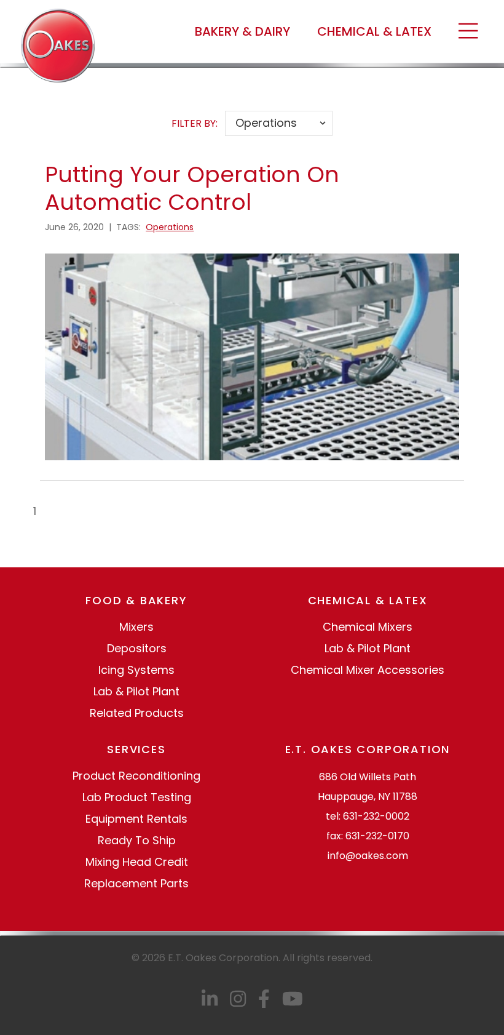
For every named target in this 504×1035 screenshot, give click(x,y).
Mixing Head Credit (136, 861)
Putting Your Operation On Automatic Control (192, 188)
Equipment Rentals (136, 818)
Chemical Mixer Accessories (367, 669)
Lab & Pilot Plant (136, 691)
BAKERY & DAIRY (242, 31)
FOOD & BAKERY (136, 600)
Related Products (137, 713)
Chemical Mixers (367, 626)
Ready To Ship (137, 840)
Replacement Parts (136, 883)
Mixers (136, 626)
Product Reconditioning (136, 775)
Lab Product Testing (136, 797)
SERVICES (136, 749)
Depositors (137, 648)
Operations (170, 227)
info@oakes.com (368, 856)
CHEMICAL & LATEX (374, 31)
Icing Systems (136, 669)
